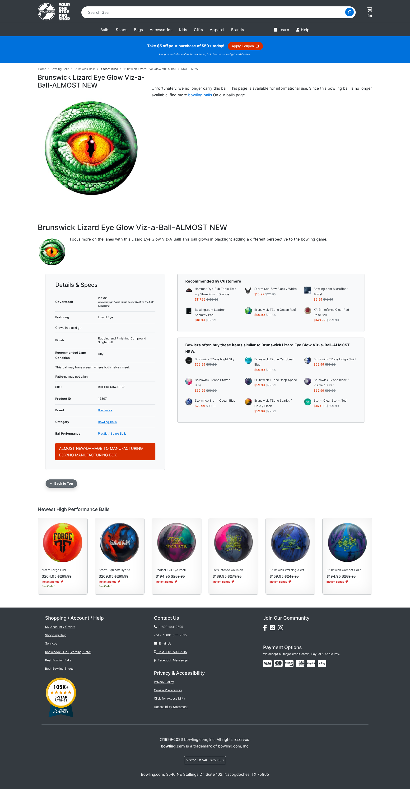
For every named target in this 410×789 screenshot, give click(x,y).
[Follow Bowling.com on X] (274, 629)
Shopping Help (55, 635)
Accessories (161, 29)
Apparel (217, 29)
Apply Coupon (244, 46)
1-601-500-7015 (175, 635)
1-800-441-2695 (170, 627)
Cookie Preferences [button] (168, 690)
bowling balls (200, 95)
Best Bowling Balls (58, 660)
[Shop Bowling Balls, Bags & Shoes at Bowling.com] (54, 12)
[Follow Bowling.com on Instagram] (281, 629)
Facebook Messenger (172, 660)
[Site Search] (349, 12)
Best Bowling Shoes (59, 668)
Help (305, 29)
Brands (237, 29)
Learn (284, 29)
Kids (183, 29)
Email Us (164, 643)
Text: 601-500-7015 (171, 652)
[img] (311, 663)
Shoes (121, 29)
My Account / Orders (60, 627)
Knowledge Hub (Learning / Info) (68, 652)
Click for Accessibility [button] (169, 698)
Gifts (198, 29)
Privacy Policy (164, 682)
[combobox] (215, 12)
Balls (104, 29)
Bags (138, 29)
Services (51, 643)
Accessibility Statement (171, 707)
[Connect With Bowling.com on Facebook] (266, 629)
